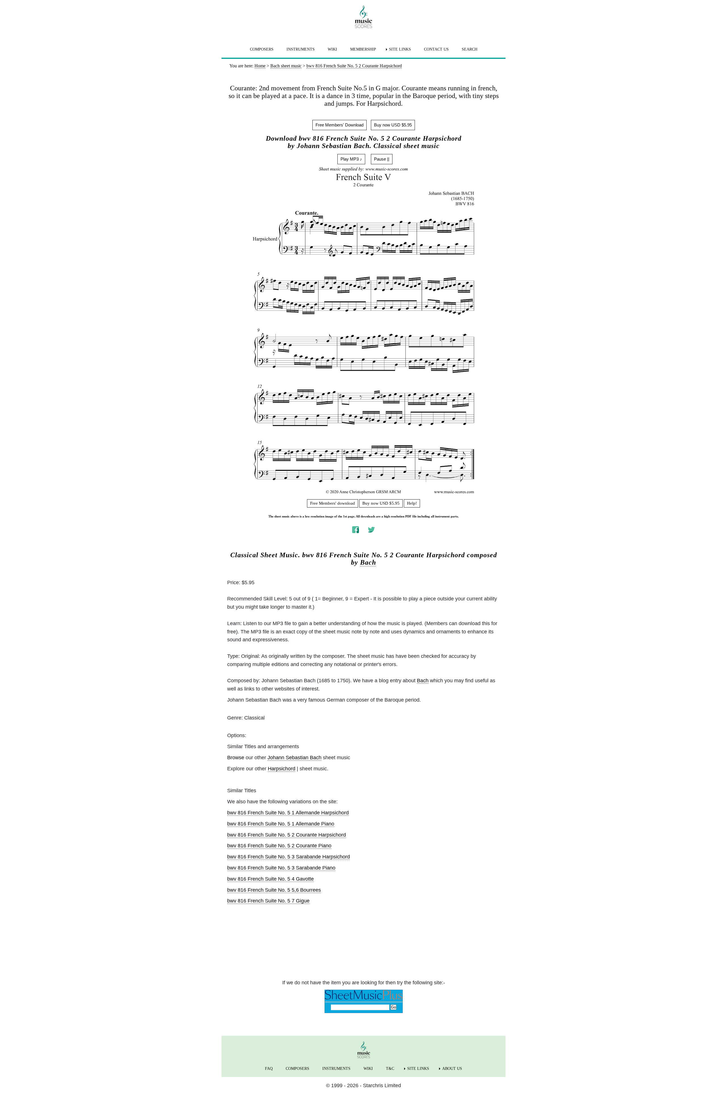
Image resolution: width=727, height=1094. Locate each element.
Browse (235, 757)
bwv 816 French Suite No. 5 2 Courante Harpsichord (286, 835)
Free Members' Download (340, 124)
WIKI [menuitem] (332, 49)
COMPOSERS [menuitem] (261, 49)
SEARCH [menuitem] (469, 49)
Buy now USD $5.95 (393, 124)
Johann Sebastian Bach (294, 757)
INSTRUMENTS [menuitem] (301, 49)
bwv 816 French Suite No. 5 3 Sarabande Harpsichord (288, 857)
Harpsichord (281, 768)
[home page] (363, 17)
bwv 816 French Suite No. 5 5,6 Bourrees (274, 890)
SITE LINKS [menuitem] (400, 49)
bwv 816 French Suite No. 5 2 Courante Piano (279, 845)
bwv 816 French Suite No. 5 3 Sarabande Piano (281, 868)
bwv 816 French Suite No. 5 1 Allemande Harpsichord (288, 813)
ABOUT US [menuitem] (452, 1068)
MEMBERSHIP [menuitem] (363, 49)
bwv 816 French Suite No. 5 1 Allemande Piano (280, 824)
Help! (412, 503)
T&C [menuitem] (390, 1068)
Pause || (381, 159)
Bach (368, 562)
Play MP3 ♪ (351, 159)
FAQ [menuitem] (269, 1068)
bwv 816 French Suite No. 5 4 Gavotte (270, 879)
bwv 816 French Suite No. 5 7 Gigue (268, 901)
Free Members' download (332, 503)
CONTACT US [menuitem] (436, 49)
